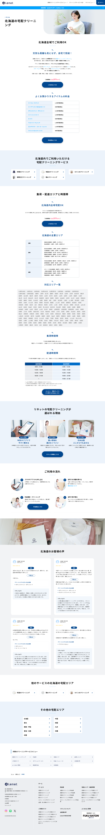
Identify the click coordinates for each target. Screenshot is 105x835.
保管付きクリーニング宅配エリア (90, 793)
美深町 (30, 311)
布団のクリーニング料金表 (67, 795)
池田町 (81, 320)
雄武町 (69, 316)
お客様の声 (77, 761)
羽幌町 (67, 311)
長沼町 (25, 307)
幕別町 (76, 320)
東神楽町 (21, 309)
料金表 (34, 757)
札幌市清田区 (30, 293)
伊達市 (57, 298)
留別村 (51, 325)
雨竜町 (64, 307)
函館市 (37, 293)
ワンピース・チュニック (34, 122)
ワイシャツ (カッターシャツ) (35, 130)
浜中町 (54, 322)
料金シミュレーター (59, 761)
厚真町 (25, 318)
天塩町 (83, 311)
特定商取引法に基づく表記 (11, 796)
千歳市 (80, 296)
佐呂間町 (38, 316)
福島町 (25, 300)
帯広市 (61, 293)
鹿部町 (46, 300)
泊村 (36, 305)
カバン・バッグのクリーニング (47, 800)
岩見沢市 (76, 293)
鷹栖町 (78, 307)
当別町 (77, 298)
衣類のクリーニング (23, 172)
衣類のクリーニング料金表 (67, 790)
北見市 (66, 293)
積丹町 (46, 305)
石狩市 (67, 298)
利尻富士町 (58, 313)
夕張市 (71, 293)
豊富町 (42, 313)
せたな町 (30, 302)
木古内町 (35, 300)
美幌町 (69, 313)
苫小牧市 (26, 296)
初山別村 (73, 311)
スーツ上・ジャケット (33, 103)
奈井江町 (77, 305)
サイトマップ (8, 805)
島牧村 (36, 302)
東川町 (46, 309)
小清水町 (21, 316)
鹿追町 (36, 320)
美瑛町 (51, 309)
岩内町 (31, 305)
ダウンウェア (46, 66)
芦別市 (41, 296)
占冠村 (77, 309)
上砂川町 (83, 305)
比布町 (31, 309)
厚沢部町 (77, 300)
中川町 (42, 311)
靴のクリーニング (51, 177)
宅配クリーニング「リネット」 (63, 58)
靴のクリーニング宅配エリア (89, 797)
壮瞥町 (83, 316)
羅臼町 (31, 325)
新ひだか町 (78, 318)
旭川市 (46, 293)
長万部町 (60, 300)
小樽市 (41, 293)
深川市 (36, 298)
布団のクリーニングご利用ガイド (47, 817)
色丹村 (36, 325)
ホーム (12, 774)
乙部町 (82, 300)
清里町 (83, 313)
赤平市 (51, 296)
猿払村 (20, 313)
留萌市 (20, 296)
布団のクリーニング (52, 172)
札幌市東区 (37, 291)
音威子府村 (36, 311)
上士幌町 (30, 320)
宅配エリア (56, 757)
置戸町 (32, 316)
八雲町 (54, 300)
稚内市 (31, 296)
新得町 (41, 320)
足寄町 (30, 322)
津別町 (73, 313)
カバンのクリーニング (82, 172)
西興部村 (63, 316)
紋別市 (55, 296)
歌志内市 (30, 298)
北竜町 (69, 307)
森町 (50, 300)
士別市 (60, 296)
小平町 (58, 311)
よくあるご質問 (16, 765)
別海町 (80, 322)
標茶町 (59, 322)
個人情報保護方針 (9, 789)
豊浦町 (78, 316)
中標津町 (21, 325)
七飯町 (41, 300)
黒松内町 (46, 302)
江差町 (65, 300)
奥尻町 (20, 302)
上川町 (41, 309)
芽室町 (51, 320)
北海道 (26, 719)
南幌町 (71, 305)
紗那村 (55, 325)
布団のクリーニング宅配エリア (90, 795)
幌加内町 (47, 311)
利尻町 (52, 313)
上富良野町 (57, 309)
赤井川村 (66, 305)
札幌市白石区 (44, 291)
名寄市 (65, 296)
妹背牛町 (52, 307)
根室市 (75, 296)
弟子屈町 (65, 322)
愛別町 (36, 309)
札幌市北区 (30, 291)
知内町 (30, 300)
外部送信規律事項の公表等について (13, 794)
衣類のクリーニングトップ (19, 757)
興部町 (58, 316)
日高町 (47, 318)
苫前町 (63, 311)
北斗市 (72, 298)
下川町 (25, 311)
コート (69, 66)
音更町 (20, 320)
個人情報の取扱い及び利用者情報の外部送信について (16, 791)
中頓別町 (32, 313)
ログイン (101, 2)
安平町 (36, 318)
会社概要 (7, 803)
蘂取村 (60, 325)
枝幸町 (37, 313)
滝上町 (53, 316)
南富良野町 (71, 309)
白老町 (20, 318)
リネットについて (65, 809)
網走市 (82, 293)
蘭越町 (52, 302)
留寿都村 (68, 302)
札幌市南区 (60, 291)
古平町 (51, 305)
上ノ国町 (71, 300)
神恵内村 (40, 305)
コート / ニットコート (33, 115)
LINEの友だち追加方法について (12, 801)
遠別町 (78, 311)
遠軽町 (43, 316)
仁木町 (55, 305)
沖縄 (56, 731)
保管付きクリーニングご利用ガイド (48, 814)
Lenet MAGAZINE (65, 816)
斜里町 (78, 313)
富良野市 (41, 298)
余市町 (60, 305)
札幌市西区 (67, 291)
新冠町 (57, 318)
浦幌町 (40, 322)
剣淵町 (20, 311)
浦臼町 (40, 307)
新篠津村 (83, 298)
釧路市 (56, 293)
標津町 (26, 325)
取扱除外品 (36, 765)
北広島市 (62, 298)
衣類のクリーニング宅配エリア (90, 790)
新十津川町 (46, 307)
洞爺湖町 (30, 318)
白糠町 (75, 322)
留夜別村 (45, 325)
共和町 (26, 305)
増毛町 (53, 311)
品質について (77, 757)
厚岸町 (49, 322)
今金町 (25, 302)
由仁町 (20, 307)
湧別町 (48, 316)
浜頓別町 (26, 313)
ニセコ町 (57, 302)
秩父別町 (58, 307)
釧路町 (45, 322)
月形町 (35, 307)
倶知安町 (21, 305)
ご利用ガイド (15, 761)
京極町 (79, 302)
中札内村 (56, 320)
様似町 (66, 318)
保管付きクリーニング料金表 (67, 793)
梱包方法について (72, 486)
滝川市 (20, 298)
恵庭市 (52, 298)
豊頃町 (20, 322)
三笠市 (70, 296)
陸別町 (35, 322)
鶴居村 (70, 322)
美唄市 (36, 296)
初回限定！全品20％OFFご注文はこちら (52, 8)
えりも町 (72, 318)
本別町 (25, 322)
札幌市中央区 (22, 291)
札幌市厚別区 (75, 291)
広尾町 (71, 320)
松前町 (20, 300)
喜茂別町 (74, 302)
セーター (30, 119)
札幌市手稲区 (22, 293)
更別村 (61, 320)
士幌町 (25, 320)
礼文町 (47, 313)
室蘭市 (51, 293)
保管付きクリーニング (24, 177)
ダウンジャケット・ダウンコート (36, 111)
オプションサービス (38, 761)
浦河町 (61, 318)
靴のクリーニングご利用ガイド (47, 819)
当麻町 (26, 309)
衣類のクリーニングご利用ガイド (47, 812)
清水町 (46, 320)
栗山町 (30, 307)
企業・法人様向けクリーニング (47, 802)
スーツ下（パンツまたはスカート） (37, 107)
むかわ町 (41, 318)
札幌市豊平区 (52, 291)
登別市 (47, 298)
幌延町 (64, 313)
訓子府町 (27, 316)
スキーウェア (37, 68)
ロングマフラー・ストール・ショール (37, 126)
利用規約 (56, 765)
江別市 (46, 296)
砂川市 (25, 298)
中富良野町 (64, 309)
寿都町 (41, 302)
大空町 (73, 316)
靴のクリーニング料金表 (66, 797)
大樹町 (66, 320)
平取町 (52, 318)
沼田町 (73, 307)
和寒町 (82, 309)
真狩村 (63, 302)
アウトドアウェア (55, 68)
